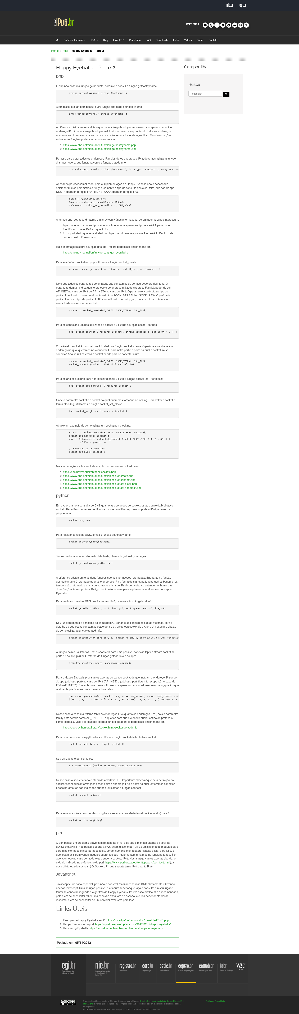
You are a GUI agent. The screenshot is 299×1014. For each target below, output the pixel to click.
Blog (105, 40)
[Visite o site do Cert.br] (144, 980)
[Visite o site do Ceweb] (224, 980)
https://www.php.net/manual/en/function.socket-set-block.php (100, 484)
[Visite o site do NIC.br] (76, 980)
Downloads (162, 40)
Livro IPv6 (118, 40)
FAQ (148, 40)
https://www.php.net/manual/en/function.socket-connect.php (99, 480)
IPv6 (93, 40)
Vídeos (188, 40)
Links (176, 40)
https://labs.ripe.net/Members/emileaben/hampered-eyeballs (126, 928)
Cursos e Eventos (74, 40)
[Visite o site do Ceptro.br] (192, 980)
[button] (205, 25)
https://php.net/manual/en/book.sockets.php (89, 472)
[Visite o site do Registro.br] (112, 980)
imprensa (192, 24)
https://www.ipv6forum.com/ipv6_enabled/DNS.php (138, 920)
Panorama (135, 40)
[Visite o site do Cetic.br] (168, 980)
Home (55, 51)
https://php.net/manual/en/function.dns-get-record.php (95, 252)
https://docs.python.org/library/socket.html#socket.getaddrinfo (100, 727)
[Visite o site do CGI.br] (17, 977)
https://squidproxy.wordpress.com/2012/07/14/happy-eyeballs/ (133, 924)
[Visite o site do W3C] (268, 980)
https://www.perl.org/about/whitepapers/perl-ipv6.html (137, 862)
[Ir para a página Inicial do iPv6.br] (63, 21)
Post (65, 51)
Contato (213, 40)
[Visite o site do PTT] (251, 980)
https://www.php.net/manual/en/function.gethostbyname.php (99, 145)
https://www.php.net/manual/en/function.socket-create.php (98, 476)
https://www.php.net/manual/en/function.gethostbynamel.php (100, 149)
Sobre (200, 40)
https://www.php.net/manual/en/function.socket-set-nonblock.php (102, 488)
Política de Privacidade (215, 1000)
